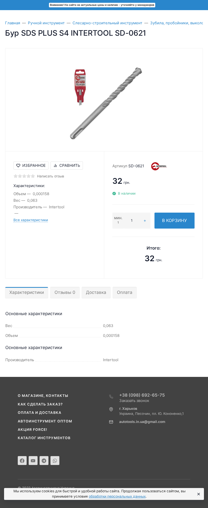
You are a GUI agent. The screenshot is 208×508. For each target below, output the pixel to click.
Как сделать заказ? (40, 404)
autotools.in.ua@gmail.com (142, 422)
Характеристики (26, 292)
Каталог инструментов (44, 438)
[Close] (198, 494)
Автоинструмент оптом (45, 421)
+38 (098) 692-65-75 (142, 395)
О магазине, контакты (43, 396)
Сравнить (69, 165)
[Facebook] (22, 460)
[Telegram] (44, 460)
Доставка (96, 292)
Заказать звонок (134, 400)
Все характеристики (30, 220)
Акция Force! (32, 430)
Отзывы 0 (65, 292)
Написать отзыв (50, 176)
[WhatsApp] (54, 460)
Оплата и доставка (39, 413)
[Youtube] (33, 460)
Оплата (124, 292)
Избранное (34, 165)
